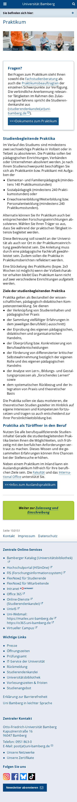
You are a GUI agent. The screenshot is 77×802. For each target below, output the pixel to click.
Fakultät (39, 472)
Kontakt (9, 536)
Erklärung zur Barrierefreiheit (25, 697)
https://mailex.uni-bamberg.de (30, 618)
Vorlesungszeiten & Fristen (27, 683)
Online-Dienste (18, 599)
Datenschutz (47, 536)
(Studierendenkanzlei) (23, 604)
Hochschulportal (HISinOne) (28, 567)
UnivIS (11, 609)
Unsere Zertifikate (20, 758)
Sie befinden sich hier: (18, 13)
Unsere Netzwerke (21, 752)
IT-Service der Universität (26, 661)
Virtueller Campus (20, 628)
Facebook (14, 776)
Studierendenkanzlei (22, 672)
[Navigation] (5, 4)
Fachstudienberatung (41, 79)
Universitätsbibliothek (23, 677)
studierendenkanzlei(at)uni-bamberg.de (29, 111)
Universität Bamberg (38, 4)
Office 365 (14, 594)
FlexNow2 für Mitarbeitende (28, 583)
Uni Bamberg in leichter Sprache (27, 703)
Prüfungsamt (17, 656)
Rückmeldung (17, 667)
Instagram (6, 776)
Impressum (26, 536)
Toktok (31, 776)
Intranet (13, 589)
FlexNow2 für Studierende (26, 578)
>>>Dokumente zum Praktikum (33, 121)
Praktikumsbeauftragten (40, 83)
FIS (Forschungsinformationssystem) (34, 573)
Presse (12, 645)
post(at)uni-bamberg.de (32, 746)
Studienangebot (19, 688)
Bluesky (23, 776)
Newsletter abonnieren (22, 787)
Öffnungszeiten (18, 651)
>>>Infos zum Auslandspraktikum (30, 484)
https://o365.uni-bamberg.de (29, 623)
